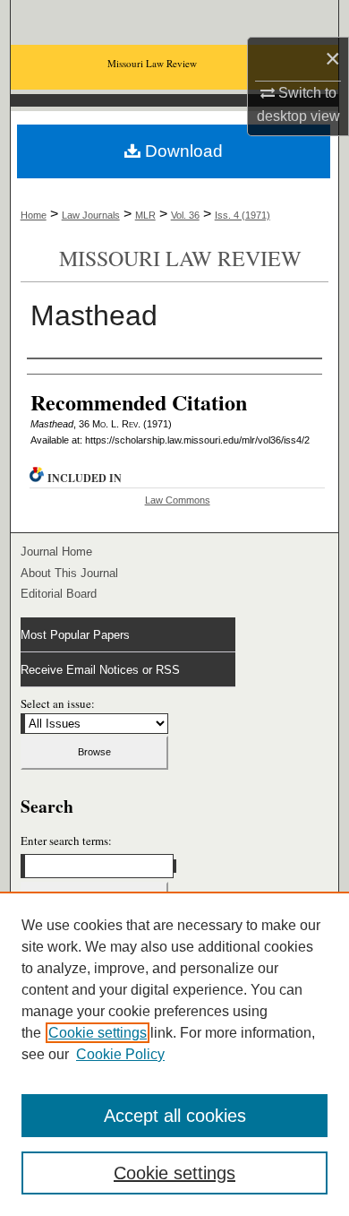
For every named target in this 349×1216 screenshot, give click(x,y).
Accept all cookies (175, 1115)
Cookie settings (97, 1032)
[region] (174, 1054)
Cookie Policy (120, 1054)
